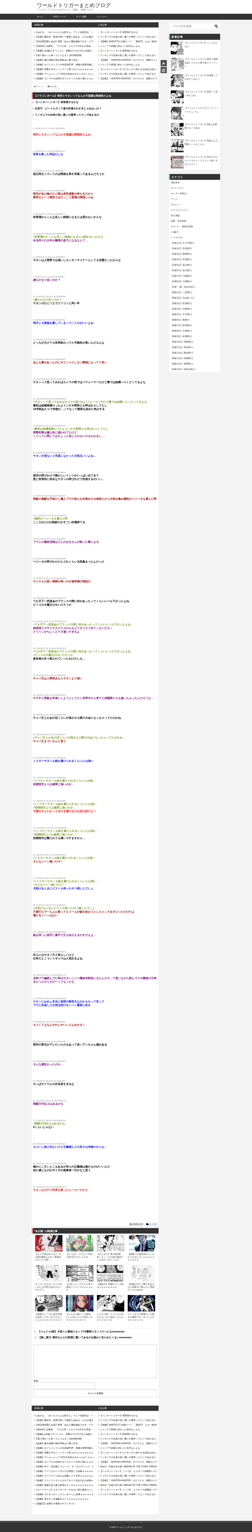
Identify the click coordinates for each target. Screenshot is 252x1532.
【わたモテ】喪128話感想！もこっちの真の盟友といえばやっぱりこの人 (110, 1257)
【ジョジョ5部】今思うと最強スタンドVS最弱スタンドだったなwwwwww (81, 1331)
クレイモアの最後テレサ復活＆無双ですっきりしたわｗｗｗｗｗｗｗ (141, 1317)
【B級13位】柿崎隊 (180, 358)
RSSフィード (59, 16)
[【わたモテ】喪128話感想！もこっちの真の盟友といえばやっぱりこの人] (110, 1243)
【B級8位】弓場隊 (180, 330)
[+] (185, 193)
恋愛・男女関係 (178, 221)
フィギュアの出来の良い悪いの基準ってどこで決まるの (67, 114)
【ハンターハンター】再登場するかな (57, 102)
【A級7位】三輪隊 (180, 276)
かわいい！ (176, 204)
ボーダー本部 (177, 193)
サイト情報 (81, 16)
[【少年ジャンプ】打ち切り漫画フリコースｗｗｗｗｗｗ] (79, 1273)
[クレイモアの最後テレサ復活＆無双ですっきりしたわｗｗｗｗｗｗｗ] (141, 1303)
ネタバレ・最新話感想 (182, 226)
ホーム (40, 16)
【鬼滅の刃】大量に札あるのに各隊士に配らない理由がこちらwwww (141, 1287)
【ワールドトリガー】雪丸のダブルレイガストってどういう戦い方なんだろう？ (201, 160)
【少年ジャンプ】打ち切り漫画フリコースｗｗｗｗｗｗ (79, 1287)
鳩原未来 (175, 182)
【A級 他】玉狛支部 (181, 287)
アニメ (174, 199)
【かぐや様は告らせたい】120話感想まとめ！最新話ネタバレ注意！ (48, 1257)
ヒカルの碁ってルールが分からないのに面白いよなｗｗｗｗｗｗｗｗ (110, 1317)
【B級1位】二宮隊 (180, 292)
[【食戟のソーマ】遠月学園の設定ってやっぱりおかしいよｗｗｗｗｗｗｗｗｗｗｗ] (48, 1303)
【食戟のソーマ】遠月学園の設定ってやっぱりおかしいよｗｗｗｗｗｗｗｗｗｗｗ (48, 1318)
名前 (35, 1380)
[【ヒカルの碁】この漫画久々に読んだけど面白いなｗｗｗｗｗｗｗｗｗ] (79, 1303)
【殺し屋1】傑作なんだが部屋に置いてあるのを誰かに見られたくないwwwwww (85, 1337)
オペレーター (177, 188)
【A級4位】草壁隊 (180, 259)
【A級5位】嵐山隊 (180, 265)
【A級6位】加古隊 (180, 270)
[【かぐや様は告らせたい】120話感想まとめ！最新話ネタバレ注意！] (48, 1243)
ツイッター (102, 16)
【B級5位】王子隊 (180, 314)
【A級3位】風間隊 (180, 254)
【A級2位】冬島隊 (180, 248)
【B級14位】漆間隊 (180, 363)
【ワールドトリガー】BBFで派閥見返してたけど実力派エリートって (201, 63)
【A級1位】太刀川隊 (181, 243)
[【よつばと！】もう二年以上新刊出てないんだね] (79, 1243)
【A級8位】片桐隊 (180, 281)
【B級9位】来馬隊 (180, 336)
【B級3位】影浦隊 (180, 303)
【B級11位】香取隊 (180, 347)
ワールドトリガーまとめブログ (74, 5)
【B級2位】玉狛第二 (181, 298)
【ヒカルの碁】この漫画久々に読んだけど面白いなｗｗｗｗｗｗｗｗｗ (79, 1317)
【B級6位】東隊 (179, 320)
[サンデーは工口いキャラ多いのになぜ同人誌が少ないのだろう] (48, 1273)
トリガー (175, 237)
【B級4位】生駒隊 (180, 309)
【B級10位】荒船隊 (180, 341)
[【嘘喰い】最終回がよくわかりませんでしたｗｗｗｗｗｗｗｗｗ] (141, 1243)
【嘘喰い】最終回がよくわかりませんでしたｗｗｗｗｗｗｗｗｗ (141, 1257)
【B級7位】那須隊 (180, 325)
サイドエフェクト (180, 210)
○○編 (173, 232)
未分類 (153, 1224)
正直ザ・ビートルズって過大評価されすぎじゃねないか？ (68, 108)
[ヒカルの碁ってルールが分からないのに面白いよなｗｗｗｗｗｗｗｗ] (110, 1303)
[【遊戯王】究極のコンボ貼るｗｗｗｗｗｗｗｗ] (110, 1273)
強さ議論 (175, 215)
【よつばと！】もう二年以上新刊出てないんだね (79, 1255)
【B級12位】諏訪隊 (180, 352)
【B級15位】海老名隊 (182, 369)
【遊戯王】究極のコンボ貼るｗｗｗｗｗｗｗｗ (110, 1285)
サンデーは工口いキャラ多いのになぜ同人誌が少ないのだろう (48, 1287)
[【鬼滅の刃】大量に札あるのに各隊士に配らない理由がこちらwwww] (141, 1273)
